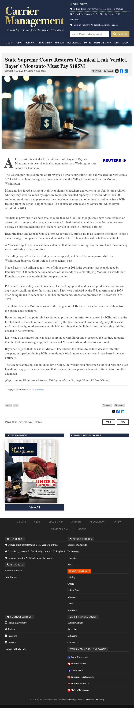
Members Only (102, 42)
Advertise (72, 629)
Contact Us (73, 642)
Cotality (71, 577)
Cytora (71, 583)
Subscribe (72, 635)
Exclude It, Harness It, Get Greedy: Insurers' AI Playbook (36, 551)
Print (98, 71)
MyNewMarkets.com (80, 690)
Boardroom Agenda (77, 544)
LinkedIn (12, 642)
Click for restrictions (35, 389)
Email (110, 71)
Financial (72, 558)
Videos (82, 529)
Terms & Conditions (85, 699)
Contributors (11, 577)
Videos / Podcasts (13, 570)
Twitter (11, 629)
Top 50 (87, 42)
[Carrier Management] (34, 16)
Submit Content (75, 622)
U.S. (16, 405)
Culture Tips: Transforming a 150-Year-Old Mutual (98, 8)
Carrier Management (79, 657)
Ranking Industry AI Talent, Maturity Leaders (95, 24)
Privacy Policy (68, 699)
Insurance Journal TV (80, 683)
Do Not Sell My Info (15, 649)
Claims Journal (77, 670)
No (123, 422)
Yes (108, 422)
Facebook (12, 635)
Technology (73, 551)
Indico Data (73, 590)
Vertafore (72, 610)
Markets (60, 42)
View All (34, 507)
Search (122, 34)
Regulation (74, 42)
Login (124, 42)
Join (116, 42)
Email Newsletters (17, 622)
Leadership (45, 42)
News (19, 42)
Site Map (100, 699)
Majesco (72, 596)
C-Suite (10, 42)
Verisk (71, 603)
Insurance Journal (78, 663)
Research (30, 42)
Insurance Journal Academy (82, 676)
